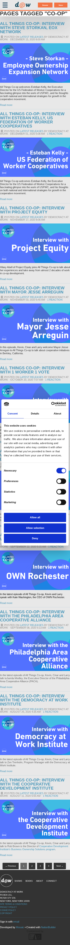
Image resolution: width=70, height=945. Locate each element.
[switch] (61, 481)
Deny (35, 538)
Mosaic (20, 927)
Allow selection (35, 527)
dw (23, 5)
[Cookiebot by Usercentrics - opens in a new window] (51, 404)
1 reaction (54, 133)
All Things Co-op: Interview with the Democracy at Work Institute (34, 700)
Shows (18, 881)
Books (29, 881)
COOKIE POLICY (8, 910)
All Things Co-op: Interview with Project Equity (32, 210)
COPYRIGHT (6, 913)
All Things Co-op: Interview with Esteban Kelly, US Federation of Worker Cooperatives (32, 119)
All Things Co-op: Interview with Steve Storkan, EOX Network (32, 27)
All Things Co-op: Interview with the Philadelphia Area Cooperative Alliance (32, 616)
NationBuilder (48, 927)
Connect (51, 881)
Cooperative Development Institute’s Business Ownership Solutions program (34, 848)
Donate (45, 5)
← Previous (10, 866)
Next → (59, 866)
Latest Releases (31, 36)
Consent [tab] (12, 413)
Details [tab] (35, 413)
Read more (6, 104)
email (16, 921)
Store (61, 5)
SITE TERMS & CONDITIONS (13, 904)
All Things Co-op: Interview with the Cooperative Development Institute (32, 784)
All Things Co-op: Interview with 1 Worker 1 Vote (32, 370)
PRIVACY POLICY (8, 907)
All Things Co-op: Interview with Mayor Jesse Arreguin (32, 290)
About (39, 881)
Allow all (35, 517)
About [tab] (57, 413)
